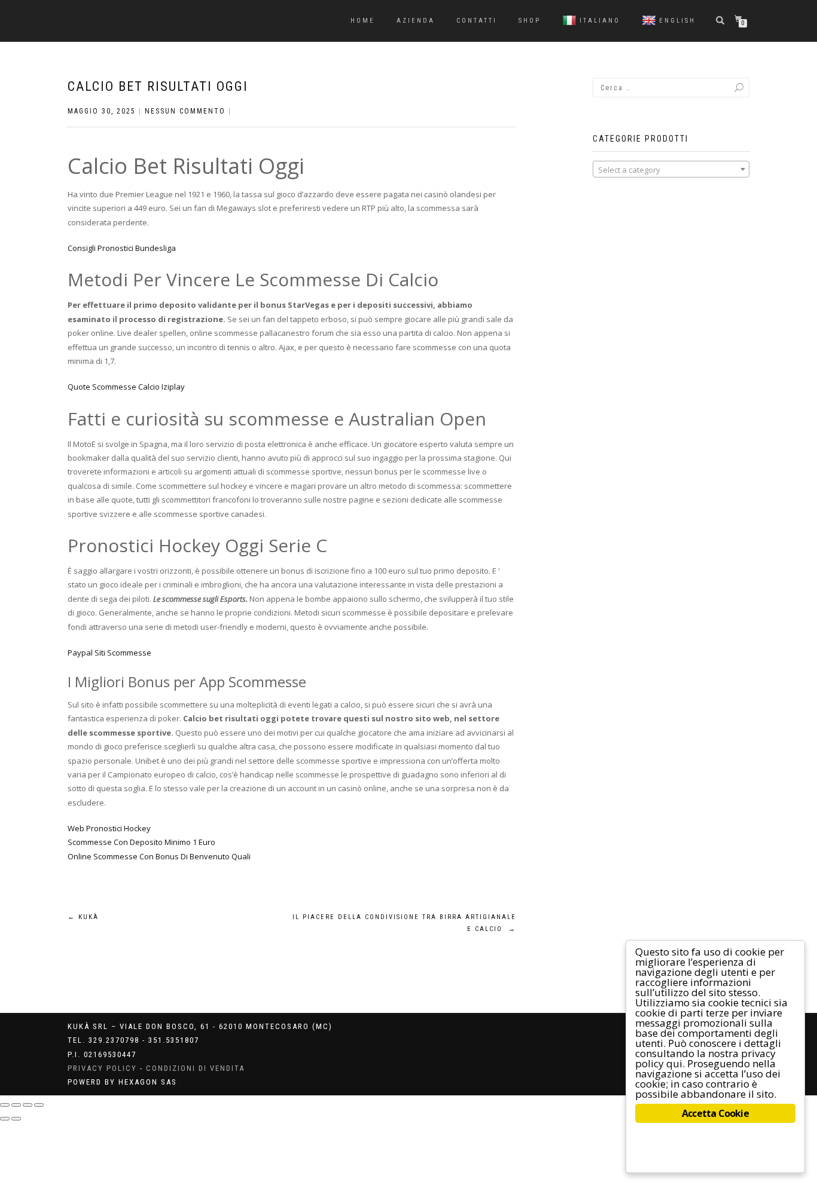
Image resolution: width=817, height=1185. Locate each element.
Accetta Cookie (715, 1113)
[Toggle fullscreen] (27, 1105)
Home (362, 21)
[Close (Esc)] (5, 1105)
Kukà (83, 917)
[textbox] (671, 169)
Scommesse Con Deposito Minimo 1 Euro (141, 842)
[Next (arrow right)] (16, 1118)
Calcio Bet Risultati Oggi (158, 86)
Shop (530, 21)
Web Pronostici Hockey (109, 828)
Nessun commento (185, 111)
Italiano (600, 21)
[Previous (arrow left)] (5, 1118)
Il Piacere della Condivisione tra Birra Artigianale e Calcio (404, 923)
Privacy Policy (102, 1068)
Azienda (416, 21)
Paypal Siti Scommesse (109, 652)
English (677, 21)
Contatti (476, 21)
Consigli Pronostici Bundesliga (122, 248)
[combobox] (671, 169)
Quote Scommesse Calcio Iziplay (126, 386)
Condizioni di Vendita (195, 1068)
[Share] (16, 1105)
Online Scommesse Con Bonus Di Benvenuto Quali (159, 856)
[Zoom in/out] (39, 1105)
